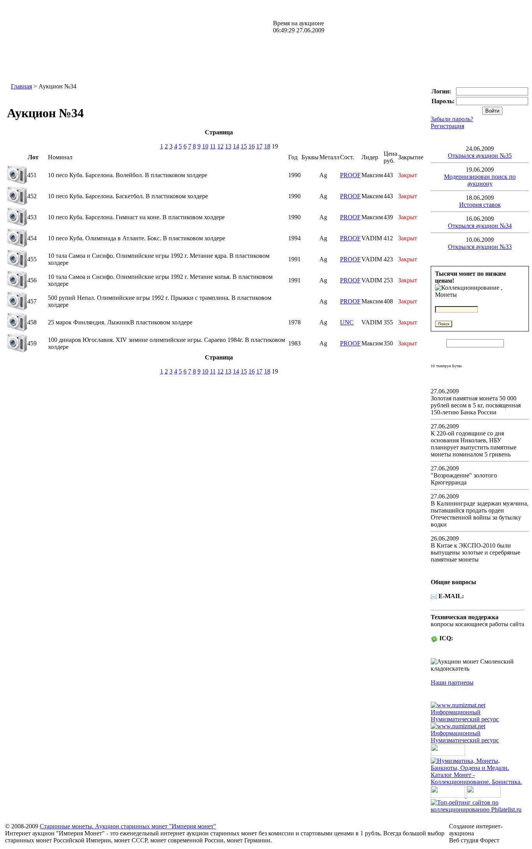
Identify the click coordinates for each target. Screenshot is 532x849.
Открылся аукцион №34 (480, 225)
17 (259, 146)
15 (244, 146)
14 (236, 146)
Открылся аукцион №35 (480, 155)
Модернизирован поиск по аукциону (480, 180)
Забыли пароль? (452, 119)
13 (228, 146)
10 (205, 146)
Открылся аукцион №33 (480, 246)
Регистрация (447, 126)
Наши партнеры (452, 682)
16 (251, 146)
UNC (347, 322)
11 (213, 146)
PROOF (350, 175)
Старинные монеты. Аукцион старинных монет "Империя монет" (128, 826)
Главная (21, 86)
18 (267, 146)
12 (220, 146)
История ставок (480, 204)
